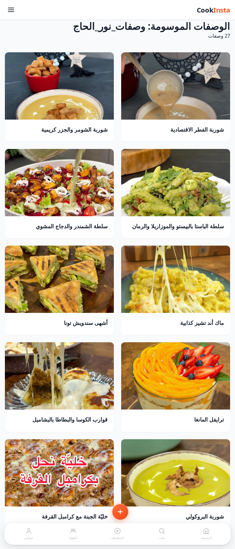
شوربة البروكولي (205, 516)
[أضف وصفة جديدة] (120, 512)
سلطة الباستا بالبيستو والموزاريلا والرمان (178, 226)
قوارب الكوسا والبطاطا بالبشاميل (70, 419)
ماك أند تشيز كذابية (202, 322)
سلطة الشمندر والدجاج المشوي (72, 226)
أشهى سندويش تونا (86, 322)
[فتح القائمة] (11, 10)
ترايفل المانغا (209, 419)
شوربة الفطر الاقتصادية (197, 129)
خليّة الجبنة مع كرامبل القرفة (75, 516)
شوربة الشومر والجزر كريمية (74, 129)
